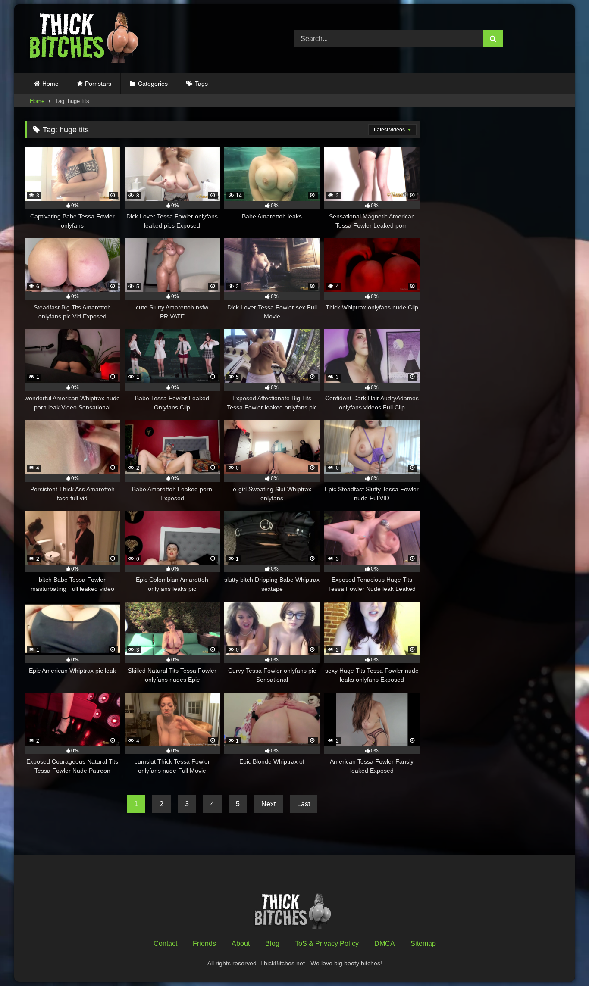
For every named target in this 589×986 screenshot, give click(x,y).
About (241, 943)
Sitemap (423, 943)
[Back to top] (562, 960)
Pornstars (98, 83)
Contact (165, 943)
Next (268, 804)
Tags (201, 83)
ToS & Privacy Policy (327, 943)
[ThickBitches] (86, 38)
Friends (204, 943)
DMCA (384, 943)
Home (50, 83)
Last (303, 804)
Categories (153, 83)
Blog (272, 943)
